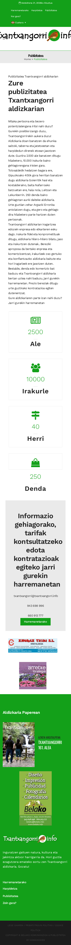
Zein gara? (9, 903)
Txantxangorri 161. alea (50, 744)
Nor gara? (16, 16)
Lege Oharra (15, 925)
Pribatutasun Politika (39, 925)
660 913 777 (35, 615)
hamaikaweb (37, 940)
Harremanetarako (20, 10)
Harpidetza (36, 10)
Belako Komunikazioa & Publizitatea (43, 935)
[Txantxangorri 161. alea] (19, 744)
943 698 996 (35, 605)
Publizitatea (51, 10)
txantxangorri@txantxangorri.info (36, 596)
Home (27, 59)
